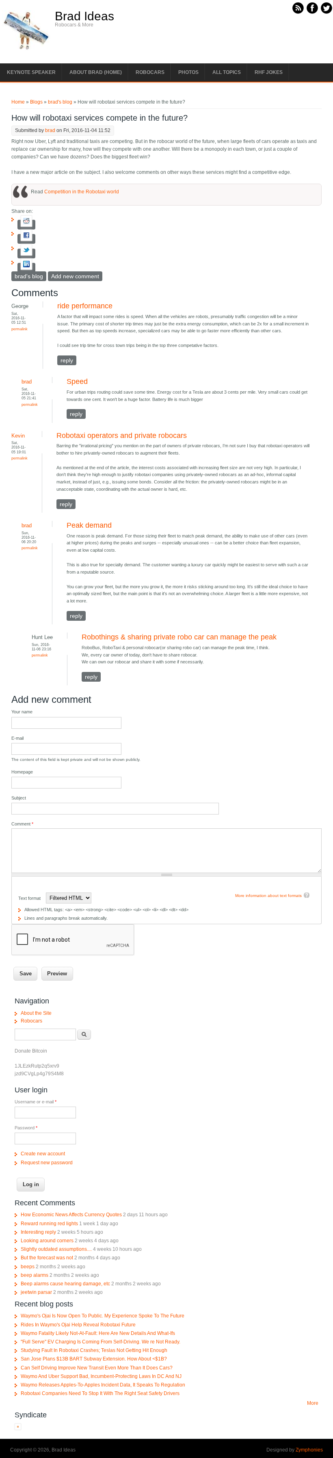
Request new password (47, 1163)
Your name (21, 711)
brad (50, 130)
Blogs (36, 102)
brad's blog (60, 102)
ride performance (84, 306)
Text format (30, 898)
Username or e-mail (35, 1101)
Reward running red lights (49, 1223)
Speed (77, 381)
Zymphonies (309, 1450)
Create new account (43, 1154)
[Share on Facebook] (26, 239)
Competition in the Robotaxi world (81, 192)
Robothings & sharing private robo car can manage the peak (179, 637)
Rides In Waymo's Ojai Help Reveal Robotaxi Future (78, 1325)
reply (67, 360)
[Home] (26, 49)
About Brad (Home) (95, 72)
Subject (18, 797)
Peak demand (89, 525)
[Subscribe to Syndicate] (18, 1428)
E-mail (17, 738)
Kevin (18, 436)
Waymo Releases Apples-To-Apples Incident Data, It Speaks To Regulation (103, 1385)
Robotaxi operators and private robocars (121, 435)
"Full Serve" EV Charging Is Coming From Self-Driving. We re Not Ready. (100, 1342)
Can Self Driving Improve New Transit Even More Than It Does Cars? (97, 1368)
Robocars (150, 72)
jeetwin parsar (36, 1292)
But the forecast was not (47, 1258)
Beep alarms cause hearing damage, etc (65, 1284)
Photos (188, 72)
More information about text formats (268, 895)
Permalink (19, 329)
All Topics (226, 72)
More (312, 1403)
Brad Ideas (84, 16)
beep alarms (34, 1275)
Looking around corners (47, 1241)
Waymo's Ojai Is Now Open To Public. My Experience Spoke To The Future (102, 1316)
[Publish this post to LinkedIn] (26, 268)
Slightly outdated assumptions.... (56, 1249)
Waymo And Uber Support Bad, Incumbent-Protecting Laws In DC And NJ (101, 1376)
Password (26, 1127)
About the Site (36, 1013)
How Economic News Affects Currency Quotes (71, 1215)
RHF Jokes (269, 72)
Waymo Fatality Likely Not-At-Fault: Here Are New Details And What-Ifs (98, 1333)
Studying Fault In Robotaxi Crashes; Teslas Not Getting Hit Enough (94, 1350)
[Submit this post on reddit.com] (26, 225)
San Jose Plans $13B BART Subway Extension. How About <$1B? (94, 1359)
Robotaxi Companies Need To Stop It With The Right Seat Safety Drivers (100, 1393)
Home (18, 102)
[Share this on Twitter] (26, 253)
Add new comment (75, 276)
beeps (28, 1267)
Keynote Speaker (31, 72)
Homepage (22, 771)
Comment (22, 823)
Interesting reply (38, 1232)
